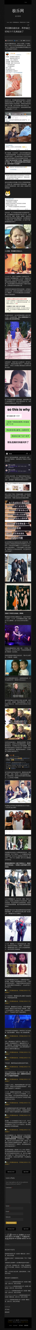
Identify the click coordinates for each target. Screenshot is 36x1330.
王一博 (21, 1236)
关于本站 (7, 1309)
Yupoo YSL (7, 1290)
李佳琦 (28, 1234)
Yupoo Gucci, (8, 1286)
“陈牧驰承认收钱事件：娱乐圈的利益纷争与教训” (17, 1262)
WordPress (10, 1322)
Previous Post (11, 1171)
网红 (28, 1237)
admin (16, 40)
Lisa (6, 1234)
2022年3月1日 (10, 40)
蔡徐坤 (11, 1238)
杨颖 (17, 1236)
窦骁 (25, 1236)
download (7, 1307)
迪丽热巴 (24, 1238)
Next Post (26, 1171)
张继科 (21, 1235)
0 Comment (27, 40)
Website (8, 1217)
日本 (25, 1235)
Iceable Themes (24, 1322)
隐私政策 (7, 1312)
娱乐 (11, 22)
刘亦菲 (14, 1235)
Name (8, 1206)
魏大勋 (28, 1238)
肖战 (7, 1238)
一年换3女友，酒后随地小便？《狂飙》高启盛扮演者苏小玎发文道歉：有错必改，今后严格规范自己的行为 (18, 1267)
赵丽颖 (19, 1238)
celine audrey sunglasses (11, 1295)
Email (8, 1211)
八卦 (9, 1235)
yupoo (6, 1299)
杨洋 (12, 1236)
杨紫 (14, 1236)
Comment (9, 1187)
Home (8, 22)
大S (17, 1235)
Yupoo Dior (8, 1282)
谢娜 (15, 1238)
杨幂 (9, 1236)
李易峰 (6, 1236)
